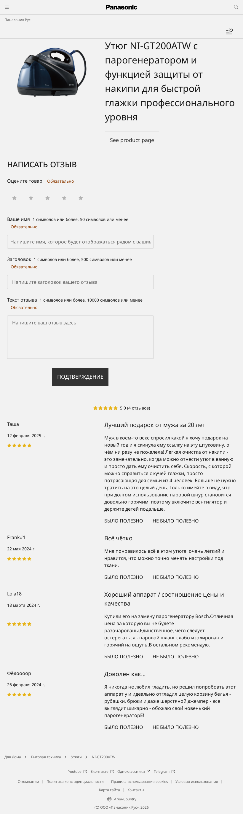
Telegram (162, 771)
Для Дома (12, 756)
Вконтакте (99, 771)
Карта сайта (109, 789)
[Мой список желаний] (229, 31)
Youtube (74, 771)
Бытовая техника (46, 756)
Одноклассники (131, 771)
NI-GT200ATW (103, 756)
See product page (132, 140)
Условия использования (196, 781)
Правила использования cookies (139, 781)
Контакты (135, 789)
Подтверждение (80, 376)
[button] (14, 198)
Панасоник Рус (17, 19)
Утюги (76, 756)
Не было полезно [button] (176, 520)
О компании (28, 781)
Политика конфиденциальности (75, 781)
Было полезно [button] (123, 520)
